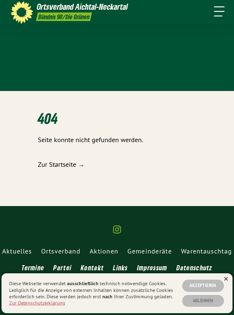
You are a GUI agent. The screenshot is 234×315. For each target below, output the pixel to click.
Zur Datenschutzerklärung (37, 303)
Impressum (152, 267)
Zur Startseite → (61, 164)
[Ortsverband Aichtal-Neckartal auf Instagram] (117, 232)
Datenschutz (194, 267)
